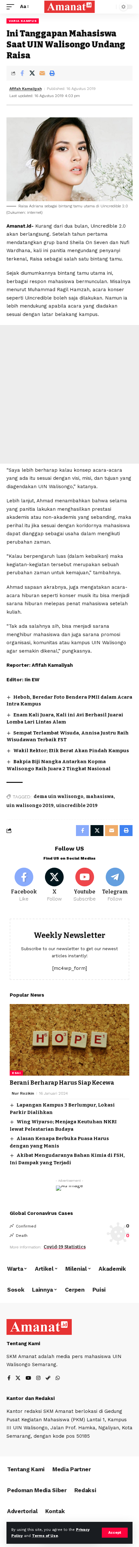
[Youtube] (84, 885)
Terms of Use (45, 1536)
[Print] (52, 73)
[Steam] (48, 1378)
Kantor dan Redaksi (30, 1398)
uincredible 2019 (77, 805)
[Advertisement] (69, 394)
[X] (54, 885)
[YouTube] (28, 1378)
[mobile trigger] (11, 7)
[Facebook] (24, 885)
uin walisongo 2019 (30, 805)
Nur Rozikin (23, 1093)
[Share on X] (32, 73)
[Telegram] (115, 885)
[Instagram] (38, 1378)
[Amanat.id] (69, 7)
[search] (109, 7)
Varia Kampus (23, 21)
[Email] (42, 73)
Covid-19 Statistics (65, 1247)
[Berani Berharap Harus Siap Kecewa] (69, 1040)
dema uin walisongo (58, 796)
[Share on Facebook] (22, 73)
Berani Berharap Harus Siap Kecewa (62, 1082)
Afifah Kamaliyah (25, 88)
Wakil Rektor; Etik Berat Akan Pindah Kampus (71, 751)
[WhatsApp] (58, 1378)
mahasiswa (100, 796)
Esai (16, 1073)
